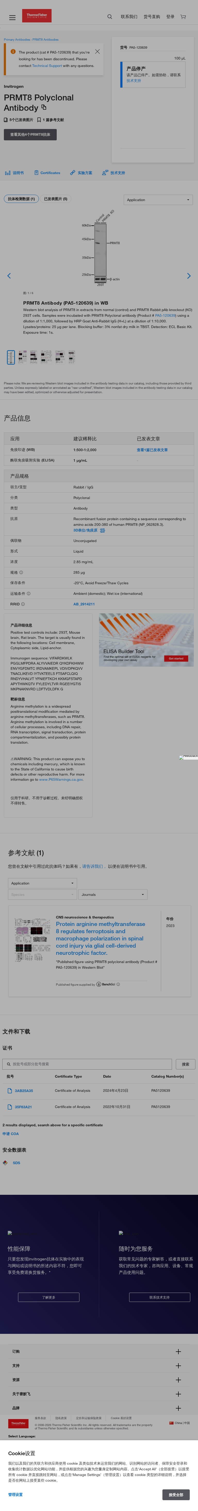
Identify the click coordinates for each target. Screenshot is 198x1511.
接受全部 (176, 1494)
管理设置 (15, 1494)
